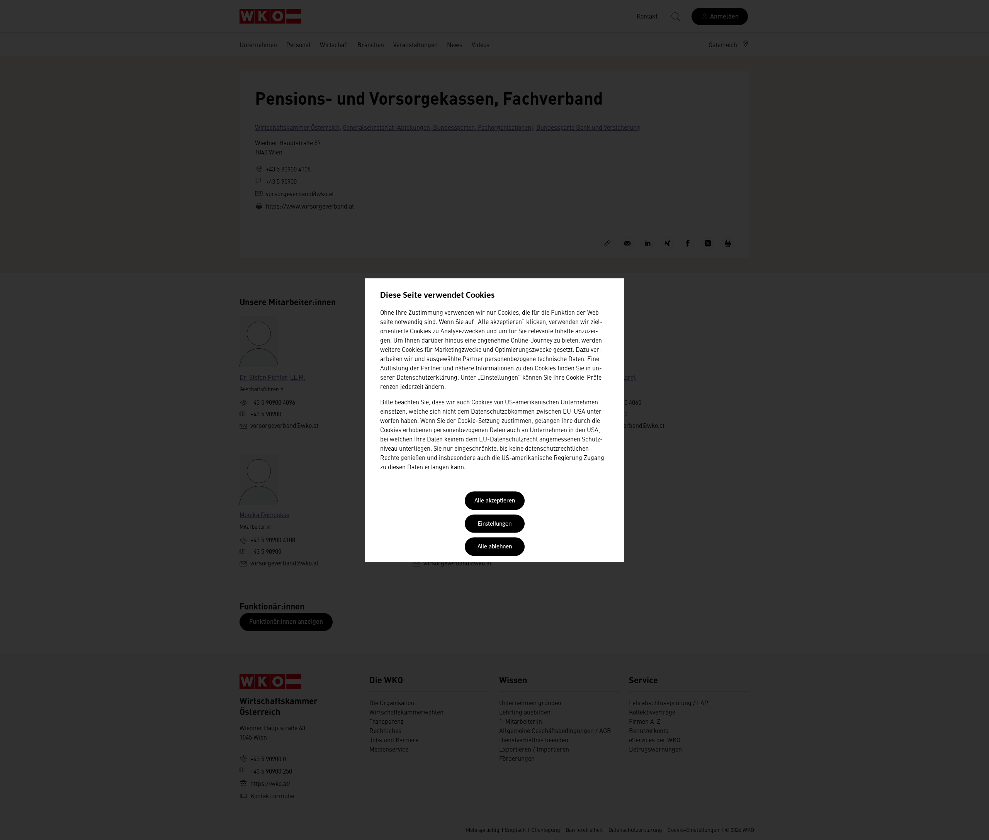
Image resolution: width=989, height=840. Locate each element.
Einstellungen (494, 524)
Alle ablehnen (495, 547)
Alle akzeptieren (494, 501)
